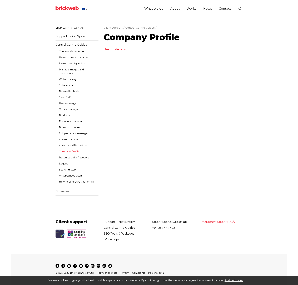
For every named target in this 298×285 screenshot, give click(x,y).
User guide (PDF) (115, 49)
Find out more (234, 280)
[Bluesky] (69, 266)
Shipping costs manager (73, 133)
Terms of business (107, 272)
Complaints (138, 272)
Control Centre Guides (71, 44)
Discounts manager (71, 121)
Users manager (68, 103)
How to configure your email (76, 181)
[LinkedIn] (104, 266)
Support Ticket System (71, 36)
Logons (63, 163)
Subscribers (66, 85)
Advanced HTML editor (73, 145)
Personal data (156, 272)
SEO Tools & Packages (119, 233)
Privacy (125, 272)
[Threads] (75, 266)
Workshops (111, 239)
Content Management (72, 51)
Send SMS (65, 97)
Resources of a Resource (74, 157)
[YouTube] (81, 266)
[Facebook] (57, 266)
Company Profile (69, 151)
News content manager (73, 57)
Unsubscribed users (70, 175)
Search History (68, 169)
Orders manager (69, 109)
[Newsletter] (110, 266)
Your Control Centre (70, 27)
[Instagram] (93, 266)
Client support (113, 27)
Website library (68, 79)
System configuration (72, 63)
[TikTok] (87, 266)
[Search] (240, 8)
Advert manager (69, 139)
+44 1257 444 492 (163, 227)
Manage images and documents (71, 71)
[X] (63, 266)
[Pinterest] (98, 266)
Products (64, 115)
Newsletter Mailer (69, 91)
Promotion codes (69, 127)
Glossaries (62, 191)
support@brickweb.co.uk (169, 222)
